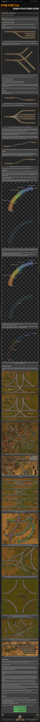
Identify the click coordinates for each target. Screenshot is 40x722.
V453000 (6, 15)
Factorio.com (4, 1)
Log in (32, 1)
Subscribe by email (22, 711)
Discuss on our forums (21, 707)
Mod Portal (17, 1)
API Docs (21, 1)
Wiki (13, 1)
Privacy (9, 719)
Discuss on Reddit (22, 709)
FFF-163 (30, 662)
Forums (9, 1)
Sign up (37, 1)
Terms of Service (4, 719)
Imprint (12, 719)
